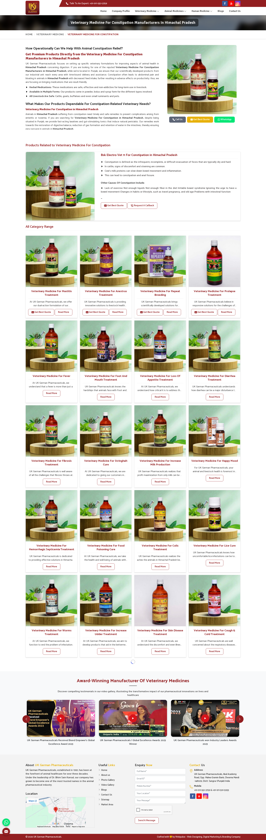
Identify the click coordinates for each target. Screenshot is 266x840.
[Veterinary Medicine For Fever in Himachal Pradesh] (51, 346)
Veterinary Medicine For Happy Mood (214, 461)
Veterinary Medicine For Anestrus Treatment (106, 293)
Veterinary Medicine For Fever (51, 376)
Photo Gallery (108, 780)
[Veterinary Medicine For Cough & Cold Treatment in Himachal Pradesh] (214, 600)
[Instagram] (237, 3)
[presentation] (26, 719)
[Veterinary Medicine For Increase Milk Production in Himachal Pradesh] (160, 431)
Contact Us (234, 11)
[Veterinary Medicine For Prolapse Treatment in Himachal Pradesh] (214, 261)
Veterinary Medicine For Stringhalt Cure (105, 462)
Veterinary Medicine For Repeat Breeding (160, 293)
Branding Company (231, 837)
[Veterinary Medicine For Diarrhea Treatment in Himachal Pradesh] (214, 346)
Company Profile (121, 11)
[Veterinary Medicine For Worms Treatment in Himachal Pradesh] (51, 600)
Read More (63, 312)
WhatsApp (225, 119)
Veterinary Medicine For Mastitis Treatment (51, 293)
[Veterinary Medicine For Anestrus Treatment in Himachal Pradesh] (105, 261)
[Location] (60, 812)
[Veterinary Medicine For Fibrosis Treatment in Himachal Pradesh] (51, 431)
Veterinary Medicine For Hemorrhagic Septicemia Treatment (51, 547)
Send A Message (146, 820)
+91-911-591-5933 (221, 790)
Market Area (107, 805)
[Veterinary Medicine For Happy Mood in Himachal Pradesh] (214, 431)
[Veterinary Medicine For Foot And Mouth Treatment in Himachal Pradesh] (105, 346)
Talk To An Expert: (88, 3)
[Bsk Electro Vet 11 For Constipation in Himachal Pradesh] (60, 186)
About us (105, 775)
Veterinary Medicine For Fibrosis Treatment (51, 462)
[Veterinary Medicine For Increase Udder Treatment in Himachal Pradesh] (105, 600)
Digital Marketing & (212, 837)
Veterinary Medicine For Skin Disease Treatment (160, 632)
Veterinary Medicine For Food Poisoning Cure (106, 547)
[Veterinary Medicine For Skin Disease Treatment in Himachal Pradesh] (160, 600)
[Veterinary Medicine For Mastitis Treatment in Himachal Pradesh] (51, 261)
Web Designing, (195, 837)
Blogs (221, 11)
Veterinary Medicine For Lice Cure (214, 546)
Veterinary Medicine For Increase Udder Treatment (106, 632)
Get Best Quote (201, 119)
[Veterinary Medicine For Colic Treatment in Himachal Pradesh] (160, 515)
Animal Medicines (174, 11)
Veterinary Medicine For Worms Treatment (51, 632)
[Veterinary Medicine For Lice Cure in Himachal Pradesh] (214, 515)
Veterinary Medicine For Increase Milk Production (160, 462)
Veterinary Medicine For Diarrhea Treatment (214, 378)
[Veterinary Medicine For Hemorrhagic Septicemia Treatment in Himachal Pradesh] (51, 515)
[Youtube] (231, 3)
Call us (178, 119)
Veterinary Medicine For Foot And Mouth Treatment (106, 378)
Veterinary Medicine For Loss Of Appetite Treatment (160, 378)
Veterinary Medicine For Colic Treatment (160, 547)
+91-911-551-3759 (202, 790)
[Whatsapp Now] (6, 822)
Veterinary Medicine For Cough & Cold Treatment (214, 632)
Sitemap (105, 800)
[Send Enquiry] (6, 831)
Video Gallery (107, 785)
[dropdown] (158, 11)
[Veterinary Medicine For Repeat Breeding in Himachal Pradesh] (160, 261)
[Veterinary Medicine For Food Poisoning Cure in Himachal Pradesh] (105, 515)
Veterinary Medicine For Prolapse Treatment (214, 293)
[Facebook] (225, 3)
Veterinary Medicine (145, 11)
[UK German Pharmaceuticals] (32, 8)
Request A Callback (143, 205)
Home (103, 11)
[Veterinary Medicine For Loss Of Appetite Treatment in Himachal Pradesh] (160, 346)
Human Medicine (201, 11)
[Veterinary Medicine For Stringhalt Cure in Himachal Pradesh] (105, 431)
